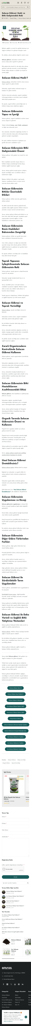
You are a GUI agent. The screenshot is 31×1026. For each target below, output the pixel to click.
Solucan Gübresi (12, 760)
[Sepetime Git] (28, 2)
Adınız (3, 817)
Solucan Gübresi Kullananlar (15, 700)
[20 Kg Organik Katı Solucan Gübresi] (14, 785)
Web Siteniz (5, 830)
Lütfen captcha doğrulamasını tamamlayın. (12, 865)
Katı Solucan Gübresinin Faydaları (16, 737)
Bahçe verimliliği (21, 760)
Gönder (15, 877)
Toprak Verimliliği (16, 763)
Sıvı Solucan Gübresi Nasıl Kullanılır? (15, 896)
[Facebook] (3, 984)
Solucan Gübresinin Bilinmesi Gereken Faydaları (15, 724)
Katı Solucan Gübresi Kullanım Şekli (15, 712)
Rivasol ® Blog (13, 18)
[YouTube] (15, 984)
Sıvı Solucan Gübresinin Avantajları (15, 749)
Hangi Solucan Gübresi (15, 718)
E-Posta (3, 823)
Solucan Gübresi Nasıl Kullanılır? (15, 694)
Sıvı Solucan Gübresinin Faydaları (16, 743)
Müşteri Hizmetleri (20, 991)
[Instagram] (7, 984)
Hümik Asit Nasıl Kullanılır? (12, 901)
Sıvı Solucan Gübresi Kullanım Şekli (15, 706)
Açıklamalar (5, 837)
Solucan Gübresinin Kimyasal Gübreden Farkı (15, 731)
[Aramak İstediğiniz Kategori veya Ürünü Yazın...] (27, 7)
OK (26, 1017)
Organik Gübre (6, 763)
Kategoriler (5, 991)
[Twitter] (11, 984)
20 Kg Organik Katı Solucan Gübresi (12, 798)
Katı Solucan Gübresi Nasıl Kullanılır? (15, 905)
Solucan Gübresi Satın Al (15, 688)
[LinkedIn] (22, 984)
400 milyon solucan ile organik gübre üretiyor (12, 931)
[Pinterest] (18, 984)
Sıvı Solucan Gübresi (14, 950)
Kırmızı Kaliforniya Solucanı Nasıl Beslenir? (12, 919)
